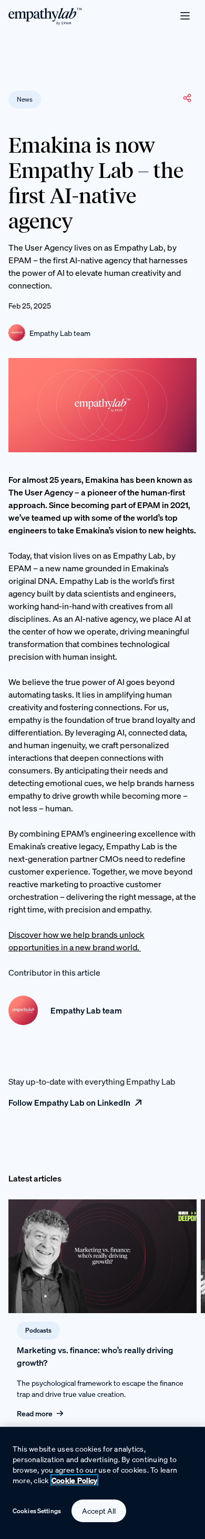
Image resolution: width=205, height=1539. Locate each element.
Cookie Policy (75, 1480)
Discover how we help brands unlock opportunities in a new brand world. (76, 941)
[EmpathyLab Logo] (45, 15)
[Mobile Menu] (185, 15)
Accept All (99, 1511)
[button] (187, 97)
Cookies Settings (37, 1511)
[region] (102, 1483)
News (25, 99)
